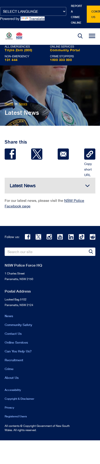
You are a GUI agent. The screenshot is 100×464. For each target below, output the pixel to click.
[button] (80, 36)
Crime (9, 369)
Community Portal (65, 50)
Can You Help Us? (18, 351)
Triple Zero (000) (18, 50)
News (9, 316)
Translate (37, 18)
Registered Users (16, 416)
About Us (12, 378)
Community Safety (18, 325)
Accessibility (13, 390)
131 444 (11, 60)
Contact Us (13, 333)
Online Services (16, 342)
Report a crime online (76, 14)
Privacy (9, 407)
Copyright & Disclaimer (19, 398)
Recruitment (14, 360)
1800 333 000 (61, 60)
